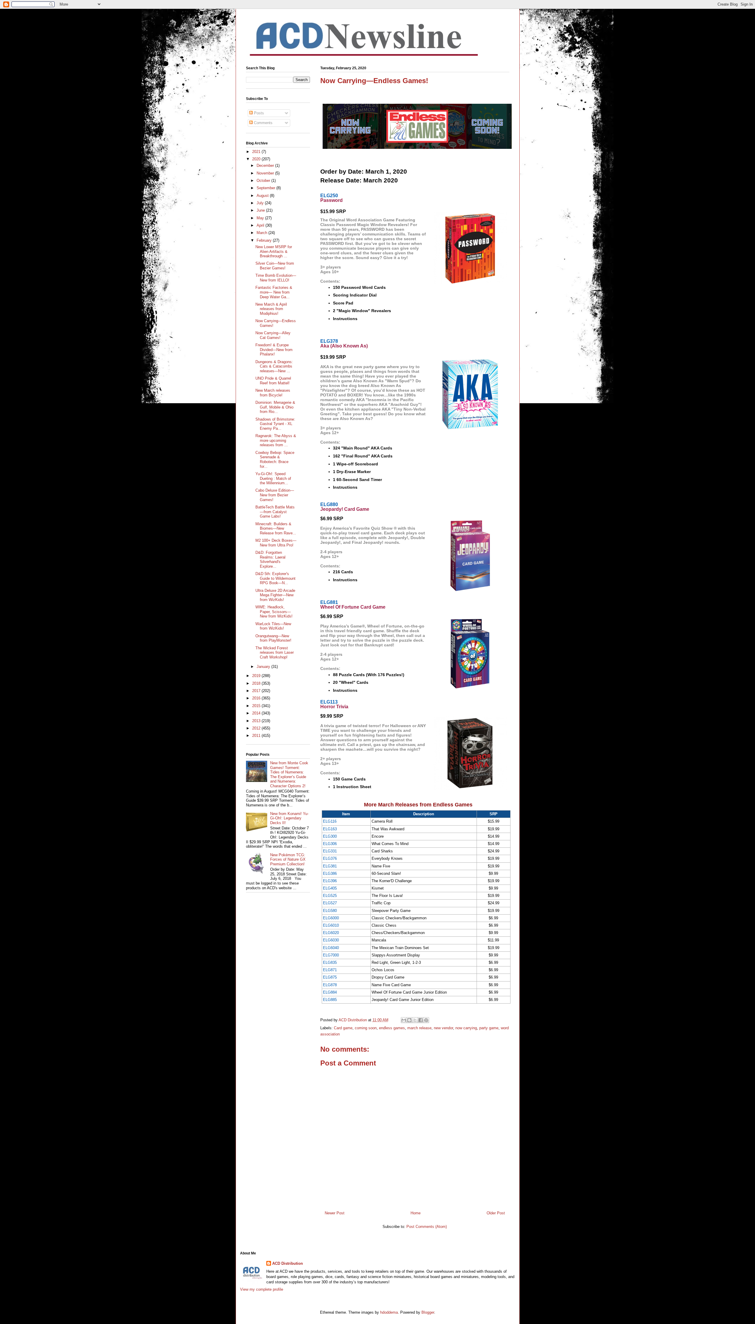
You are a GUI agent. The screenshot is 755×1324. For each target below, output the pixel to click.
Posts (258, 113)
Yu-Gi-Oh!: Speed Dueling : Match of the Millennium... (273, 478)
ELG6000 (331, 918)
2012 (257, 728)
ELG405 (330, 888)
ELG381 (330, 866)
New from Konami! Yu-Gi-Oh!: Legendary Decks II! (289, 818)
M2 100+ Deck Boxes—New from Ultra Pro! (275, 542)
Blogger (427, 1312)
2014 (257, 713)
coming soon (366, 1028)
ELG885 (330, 999)
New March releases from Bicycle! (272, 392)
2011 (257, 735)
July (261, 203)
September (266, 188)
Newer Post (334, 1213)
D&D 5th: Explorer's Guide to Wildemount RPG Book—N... (275, 578)
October (264, 180)
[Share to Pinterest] (426, 1020)
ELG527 (330, 903)
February (265, 240)
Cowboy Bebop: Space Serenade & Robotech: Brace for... (274, 459)
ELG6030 (331, 940)
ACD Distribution (287, 1263)
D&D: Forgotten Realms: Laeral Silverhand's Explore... (270, 559)
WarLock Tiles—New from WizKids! (273, 626)
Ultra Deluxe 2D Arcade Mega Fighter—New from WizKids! (275, 595)
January (264, 666)
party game (488, 1028)
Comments (263, 123)
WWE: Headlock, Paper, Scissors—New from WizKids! (274, 611)
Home (416, 1213)
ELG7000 (331, 955)
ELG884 (330, 992)
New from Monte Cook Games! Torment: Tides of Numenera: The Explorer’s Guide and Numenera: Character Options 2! (289, 774)
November (266, 173)
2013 (257, 721)
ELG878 (330, 985)
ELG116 (330, 821)
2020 (257, 159)
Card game (343, 1028)
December (266, 165)
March (262, 232)
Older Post (496, 1213)
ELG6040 (331, 948)
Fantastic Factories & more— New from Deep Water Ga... (273, 292)
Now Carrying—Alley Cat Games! (272, 335)
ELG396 (330, 881)
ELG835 (330, 962)
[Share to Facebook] (421, 1020)
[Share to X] (415, 1020)
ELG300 (330, 836)
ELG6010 (331, 925)
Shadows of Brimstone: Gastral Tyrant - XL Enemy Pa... (275, 424)
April (261, 225)
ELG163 (330, 829)
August (263, 195)
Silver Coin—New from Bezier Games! (274, 265)
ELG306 (330, 844)
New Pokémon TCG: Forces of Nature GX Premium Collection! (288, 859)
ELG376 (330, 858)
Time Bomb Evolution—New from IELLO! (275, 277)
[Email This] (404, 1020)
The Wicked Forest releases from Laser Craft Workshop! (274, 652)
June (261, 210)
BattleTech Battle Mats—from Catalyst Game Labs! (275, 511)
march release (419, 1028)
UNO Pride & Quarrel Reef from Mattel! (273, 380)
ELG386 (330, 873)
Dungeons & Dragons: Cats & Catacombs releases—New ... (274, 366)
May (261, 218)
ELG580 (330, 910)
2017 (257, 691)
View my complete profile (261, 1289)
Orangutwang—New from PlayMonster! (273, 638)
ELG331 (330, 851)
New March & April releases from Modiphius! (271, 309)
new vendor (443, 1028)
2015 (257, 706)
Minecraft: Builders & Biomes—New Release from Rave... (275, 528)
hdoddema (389, 1312)
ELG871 (330, 970)
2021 (257, 151)
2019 (257, 675)
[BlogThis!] (409, 1020)
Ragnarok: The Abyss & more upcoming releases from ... (275, 440)
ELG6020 (331, 933)
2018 (257, 683)
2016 (257, 698)
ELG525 (330, 895)
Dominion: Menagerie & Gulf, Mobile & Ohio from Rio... (275, 407)
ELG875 (330, 977)
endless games (392, 1028)
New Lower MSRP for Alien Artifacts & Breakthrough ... (273, 251)
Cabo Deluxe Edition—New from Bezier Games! (274, 495)
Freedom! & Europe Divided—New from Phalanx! (274, 349)
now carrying (466, 1028)
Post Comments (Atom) (426, 1226)
